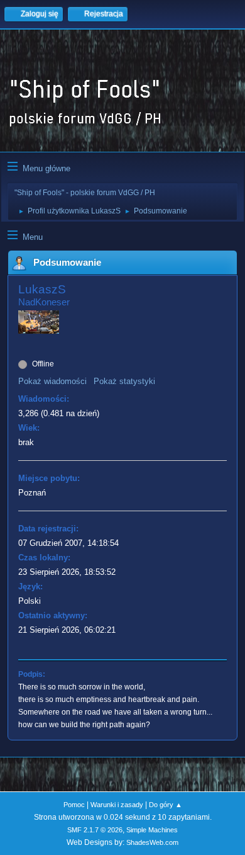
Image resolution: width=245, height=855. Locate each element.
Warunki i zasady (116, 804)
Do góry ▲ (165, 804)
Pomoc (74, 804)
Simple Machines (152, 830)
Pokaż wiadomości (52, 381)
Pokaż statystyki (124, 381)
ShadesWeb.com (152, 842)
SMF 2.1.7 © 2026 (94, 830)
